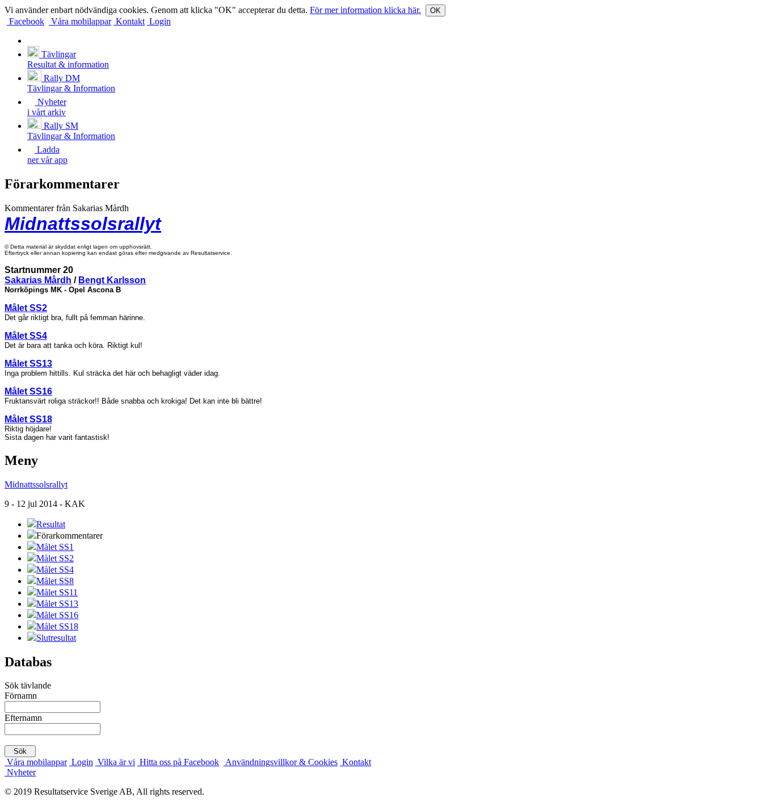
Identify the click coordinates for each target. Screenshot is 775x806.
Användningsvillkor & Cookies (281, 762)
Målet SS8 (55, 581)
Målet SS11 (57, 592)
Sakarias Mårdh (38, 280)
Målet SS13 (28, 363)
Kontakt (129, 21)
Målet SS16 (28, 391)
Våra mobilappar (80, 21)
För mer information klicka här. (365, 10)
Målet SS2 (26, 308)
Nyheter (20, 772)
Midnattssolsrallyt (83, 223)
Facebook (25, 21)
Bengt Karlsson (112, 280)
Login (159, 21)
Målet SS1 (55, 547)
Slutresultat (56, 638)
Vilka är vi (115, 762)
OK (435, 10)
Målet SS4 (26, 336)
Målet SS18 (28, 419)
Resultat (50, 524)
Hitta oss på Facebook (178, 762)
